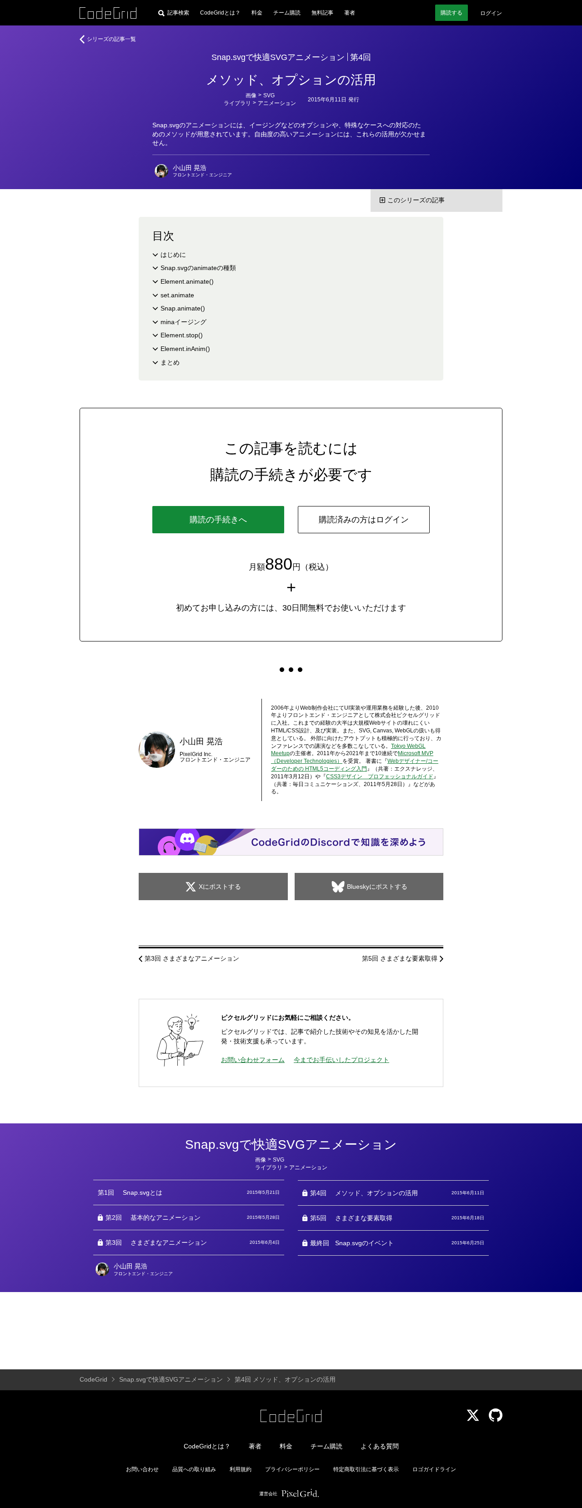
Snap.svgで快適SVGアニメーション (278, 57)
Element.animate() (187, 281)
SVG (269, 95)
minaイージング (183, 322)
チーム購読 (287, 13)
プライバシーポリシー (292, 1469)
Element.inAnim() (185, 348)
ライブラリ (237, 103)
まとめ (170, 362)
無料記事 (322, 13)
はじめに (173, 254)
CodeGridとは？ (220, 13)
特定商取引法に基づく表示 (366, 1469)
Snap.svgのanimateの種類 (198, 267)
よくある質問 (380, 1446)
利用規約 (240, 1469)
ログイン (491, 13)
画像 (251, 95)
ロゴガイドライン (434, 1469)
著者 (349, 13)
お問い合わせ (142, 1469)
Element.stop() (182, 335)
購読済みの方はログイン (364, 519)
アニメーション (277, 103)
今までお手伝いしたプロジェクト (341, 1059)
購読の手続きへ (218, 519)
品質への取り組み (194, 1469)
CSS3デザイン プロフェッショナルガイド (379, 776)
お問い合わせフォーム (253, 1059)
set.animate (177, 295)
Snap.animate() (183, 308)
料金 (256, 13)
